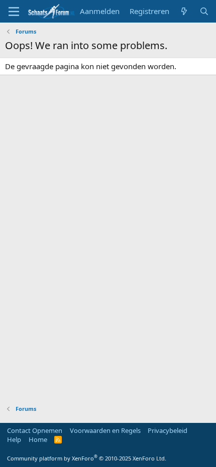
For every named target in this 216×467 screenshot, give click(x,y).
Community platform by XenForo (86, 458)
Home (38, 439)
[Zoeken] (204, 11)
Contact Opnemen (34, 430)
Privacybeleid (167, 430)
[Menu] (14, 12)
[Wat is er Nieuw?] (184, 11)
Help (14, 439)
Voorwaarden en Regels (105, 430)
